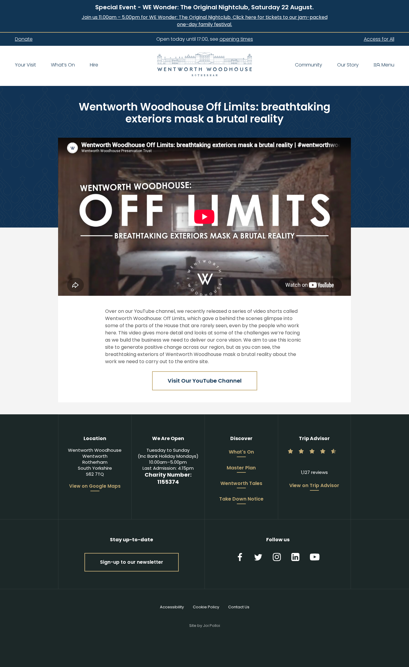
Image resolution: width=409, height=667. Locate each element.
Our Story (348, 65)
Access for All (379, 39)
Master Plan (241, 468)
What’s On (63, 65)
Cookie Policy (206, 607)
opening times (236, 39)
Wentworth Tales (241, 484)
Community (308, 65)
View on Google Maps (95, 486)
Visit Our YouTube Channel (205, 380)
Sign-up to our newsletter (131, 562)
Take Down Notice (241, 499)
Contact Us (238, 607)
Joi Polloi (211, 625)
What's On (241, 452)
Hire (94, 65)
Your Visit (25, 65)
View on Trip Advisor (314, 486)
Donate (24, 39)
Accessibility (172, 607)
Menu (387, 65)
